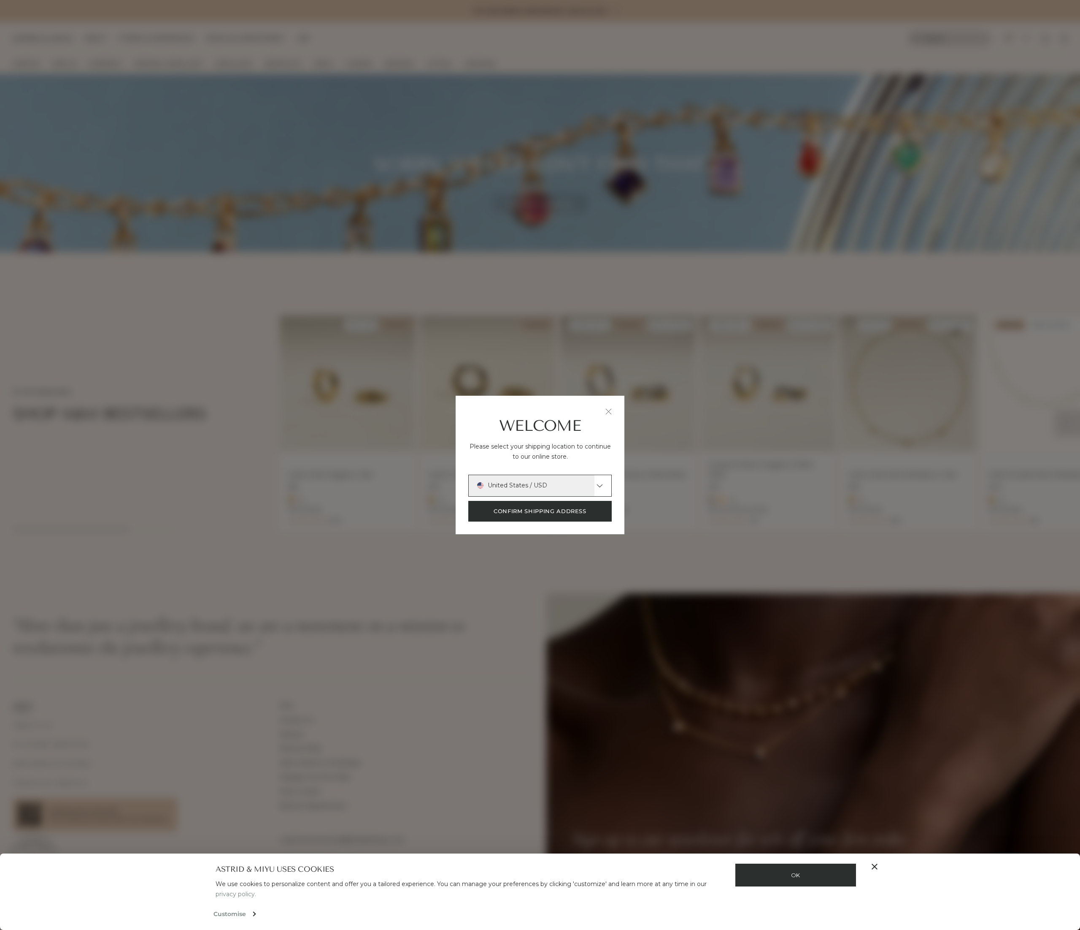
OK (795, 875)
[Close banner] (875, 867)
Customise (229, 914)
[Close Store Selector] (608, 411)
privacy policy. (236, 894)
